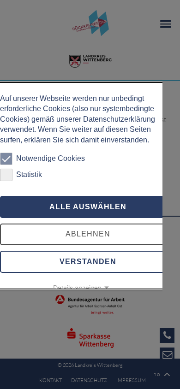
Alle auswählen (87, 207)
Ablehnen (88, 234)
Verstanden (88, 261)
